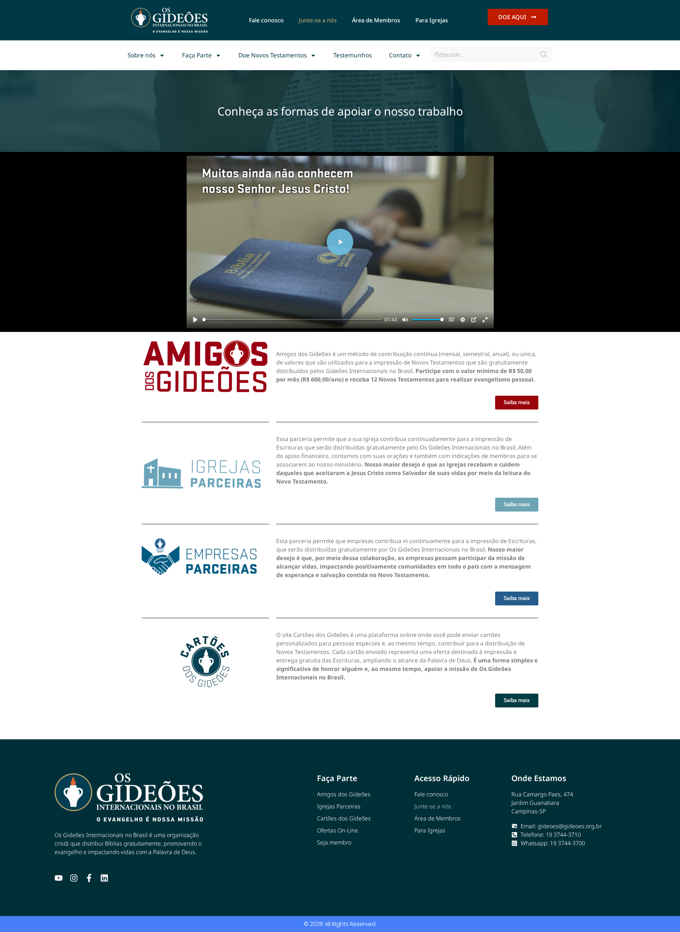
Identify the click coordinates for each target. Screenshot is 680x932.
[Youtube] (59, 878)
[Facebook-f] (89, 878)
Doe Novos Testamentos (272, 55)
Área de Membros (376, 20)
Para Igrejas (431, 20)
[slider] (292, 319)
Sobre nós (141, 55)
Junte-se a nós (318, 20)
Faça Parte (197, 55)
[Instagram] (74, 878)
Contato (400, 55)
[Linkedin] (104, 878)
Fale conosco (266, 20)
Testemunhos (352, 55)
